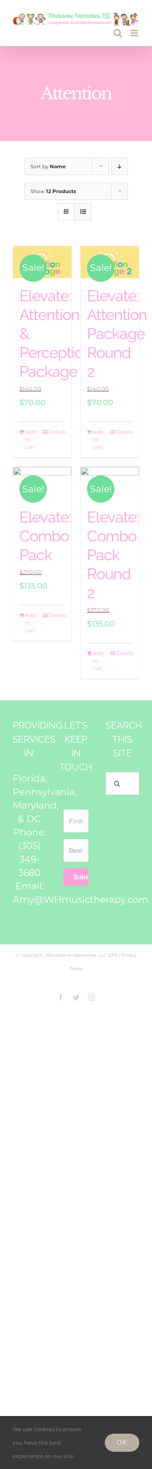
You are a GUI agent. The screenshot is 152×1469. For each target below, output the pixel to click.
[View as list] (83, 212)
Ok (122, 1442)
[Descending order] (119, 166)
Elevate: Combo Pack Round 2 (113, 555)
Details (57, 432)
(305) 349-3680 (29, 859)
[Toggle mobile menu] (134, 33)
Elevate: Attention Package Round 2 (117, 333)
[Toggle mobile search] (118, 33)
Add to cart (30, 439)
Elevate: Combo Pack (45, 536)
